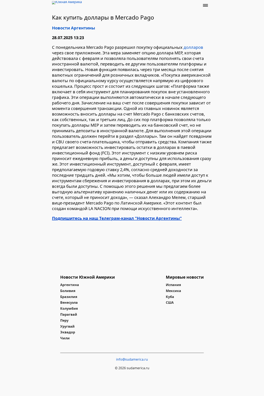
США (170, 302)
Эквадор (67, 332)
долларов (193, 47)
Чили (65, 338)
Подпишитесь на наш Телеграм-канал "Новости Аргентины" (117, 218)
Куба (170, 296)
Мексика (173, 291)
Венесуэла (69, 302)
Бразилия (68, 296)
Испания (173, 285)
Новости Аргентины (73, 28)
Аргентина (69, 285)
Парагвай (68, 314)
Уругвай (67, 326)
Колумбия (69, 308)
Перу (64, 320)
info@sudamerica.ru (132, 359)
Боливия (67, 291)
